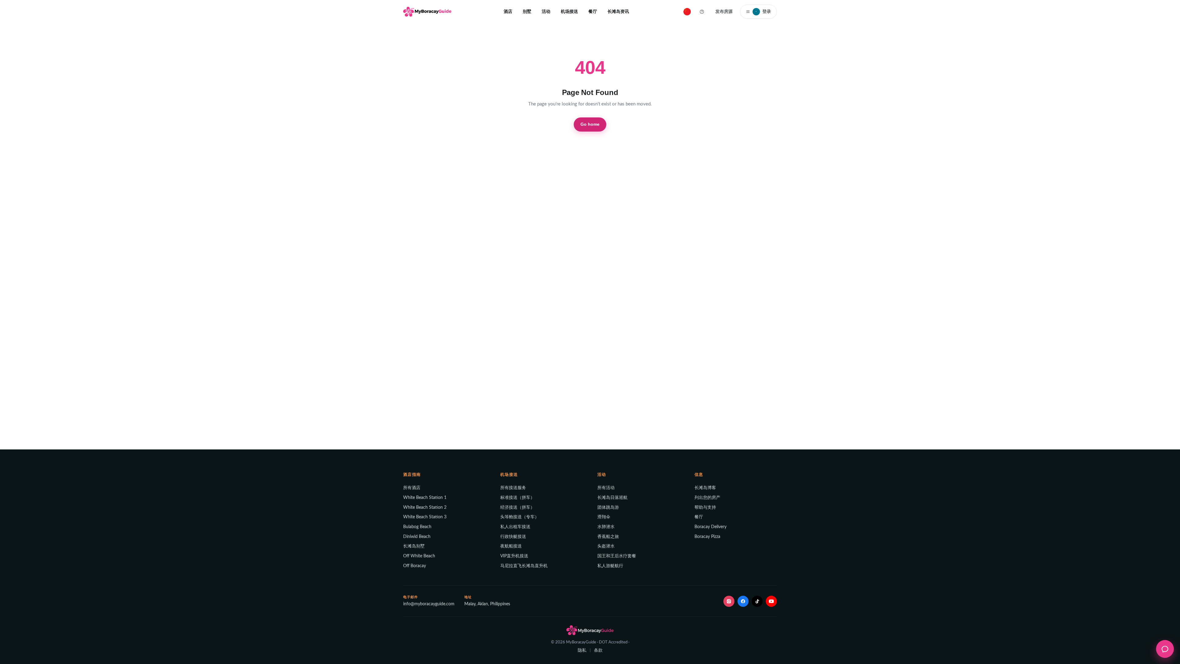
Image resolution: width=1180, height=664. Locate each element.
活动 (546, 11)
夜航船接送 (511, 546)
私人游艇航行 (610, 566)
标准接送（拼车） (517, 498)
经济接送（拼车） (517, 507)
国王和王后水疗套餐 (616, 556)
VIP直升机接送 (514, 556)
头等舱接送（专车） (519, 517)
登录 (763, 11)
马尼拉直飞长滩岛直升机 (524, 566)
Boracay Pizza (707, 537)
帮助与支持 (705, 507)
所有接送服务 (513, 488)
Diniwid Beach (417, 537)
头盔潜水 (606, 546)
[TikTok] (757, 601)
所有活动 (606, 488)
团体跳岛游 (608, 507)
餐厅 (592, 11)
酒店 (508, 11)
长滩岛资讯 (618, 11)
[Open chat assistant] (1165, 649)
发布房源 (724, 11)
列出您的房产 (707, 498)
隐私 (582, 650)
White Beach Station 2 (424, 507)
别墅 (527, 11)
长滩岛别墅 (414, 546)
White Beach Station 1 (424, 498)
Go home (590, 124)
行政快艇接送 (513, 537)
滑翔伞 (603, 517)
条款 (598, 650)
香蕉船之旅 (608, 537)
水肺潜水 (606, 527)
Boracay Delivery (710, 527)
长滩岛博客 (705, 488)
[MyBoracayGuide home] (427, 12)
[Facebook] (743, 601)
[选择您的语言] (687, 12)
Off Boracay (414, 566)
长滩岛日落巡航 (612, 498)
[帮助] (702, 12)
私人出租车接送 (515, 527)
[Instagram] (728, 601)
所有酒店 (411, 488)
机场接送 (569, 11)
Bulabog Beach (417, 527)
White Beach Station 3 (424, 517)
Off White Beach (419, 556)
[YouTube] (771, 601)
